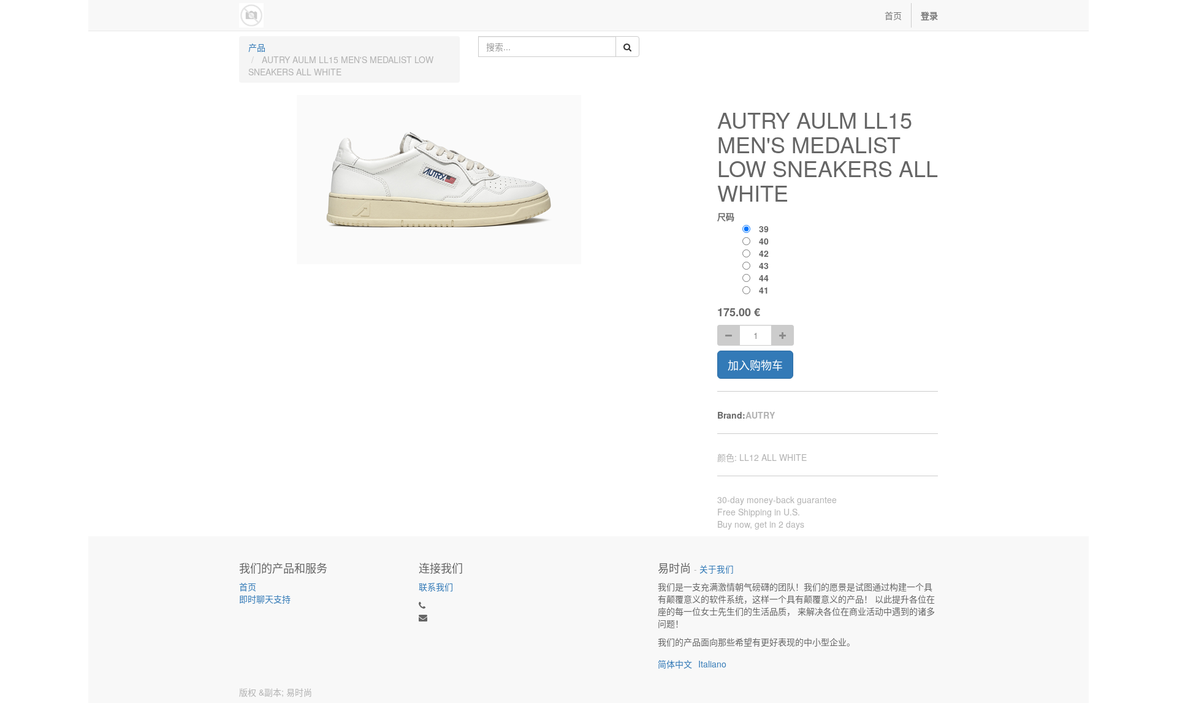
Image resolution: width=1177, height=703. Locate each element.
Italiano (712, 664)
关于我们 (716, 569)
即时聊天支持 (265, 599)
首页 (247, 586)
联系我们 (436, 586)
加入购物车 (755, 365)
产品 (256, 47)
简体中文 (675, 664)
